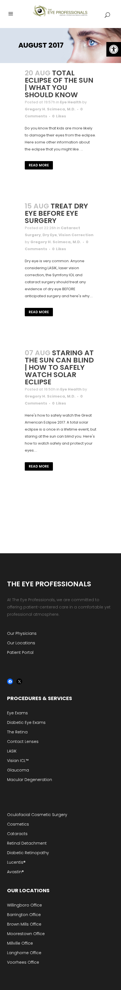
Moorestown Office (26, 933)
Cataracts (17, 833)
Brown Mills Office (24, 924)
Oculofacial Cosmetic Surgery (37, 814)
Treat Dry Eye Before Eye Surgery (56, 213)
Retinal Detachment (27, 843)
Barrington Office (24, 914)
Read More (39, 165)
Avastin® (15, 872)
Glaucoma (18, 770)
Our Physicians (22, 633)
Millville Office (20, 943)
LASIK (12, 751)
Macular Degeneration (29, 779)
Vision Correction (76, 235)
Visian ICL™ (18, 760)
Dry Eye (49, 235)
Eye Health (70, 102)
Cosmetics (18, 824)
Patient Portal (20, 652)
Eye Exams (17, 713)
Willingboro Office (24, 905)
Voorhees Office (23, 962)
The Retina (17, 732)
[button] (113, 49)
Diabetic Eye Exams (26, 722)
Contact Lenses (23, 741)
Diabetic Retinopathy (28, 853)
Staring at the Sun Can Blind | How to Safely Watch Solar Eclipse (59, 367)
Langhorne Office (24, 953)
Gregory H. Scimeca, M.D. (50, 109)
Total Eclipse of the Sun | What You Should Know (59, 84)
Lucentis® (16, 862)
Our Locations (21, 643)
